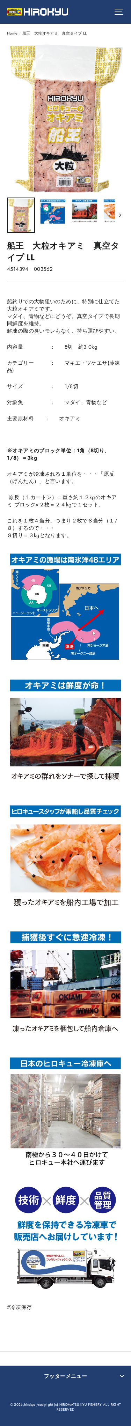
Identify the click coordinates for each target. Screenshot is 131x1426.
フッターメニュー (65, 1376)
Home (12, 33)
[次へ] (119, 215)
